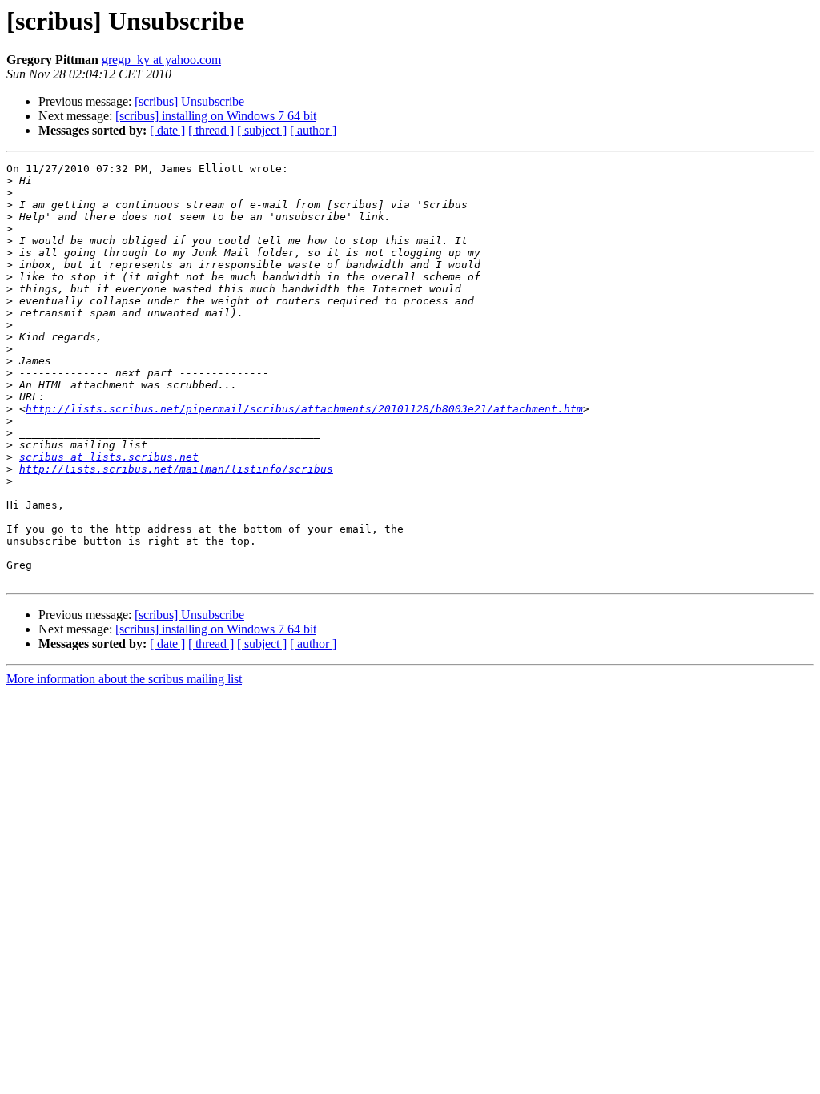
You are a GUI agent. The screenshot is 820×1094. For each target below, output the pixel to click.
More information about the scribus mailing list (124, 679)
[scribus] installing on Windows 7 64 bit (215, 116)
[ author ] (313, 130)
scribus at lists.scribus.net (109, 457)
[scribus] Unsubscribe (189, 101)
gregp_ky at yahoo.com (161, 59)
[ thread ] (211, 130)
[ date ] (167, 130)
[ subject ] (262, 130)
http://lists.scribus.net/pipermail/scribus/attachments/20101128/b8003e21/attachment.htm (304, 409)
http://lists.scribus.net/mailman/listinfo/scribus (176, 469)
